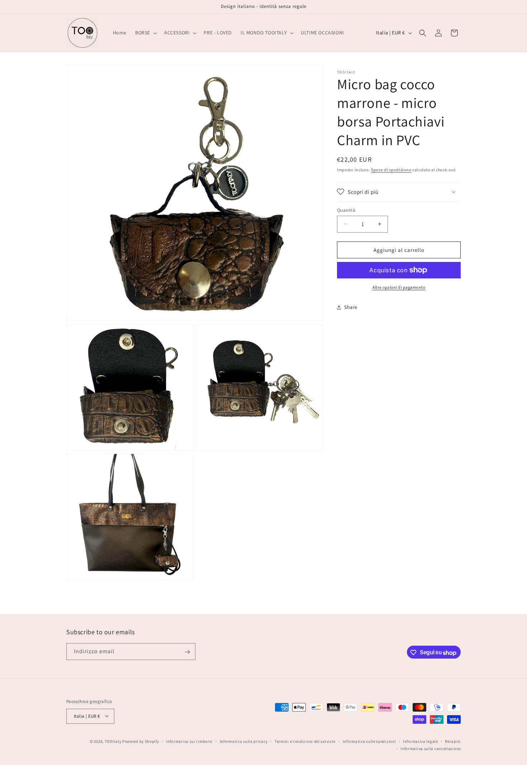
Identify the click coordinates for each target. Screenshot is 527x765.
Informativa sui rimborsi (189, 741)
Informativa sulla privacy (244, 741)
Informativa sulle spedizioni (369, 741)
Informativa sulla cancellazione (430, 748)
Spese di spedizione (391, 169)
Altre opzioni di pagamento (398, 287)
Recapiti (453, 741)
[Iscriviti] (187, 652)
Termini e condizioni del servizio (305, 741)
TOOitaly (113, 741)
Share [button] (350, 307)
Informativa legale (420, 741)
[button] (145, 32)
